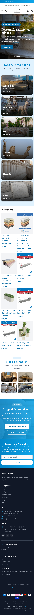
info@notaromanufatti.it (11, 519)
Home (3, 489)
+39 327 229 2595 (9, 516)
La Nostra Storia (6, 494)
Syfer (24, 606)
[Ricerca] (6, 11)
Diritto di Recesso (5, 561)
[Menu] (2, 11)
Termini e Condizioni (6, 559)
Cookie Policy (5, 549)
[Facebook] (3, 535)
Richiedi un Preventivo (16, 426)
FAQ (2, 503)
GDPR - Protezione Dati (7, 552)
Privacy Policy (5, 547)
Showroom (4, 497)
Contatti (3, 500)
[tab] (14, 56)
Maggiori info (26, 610)
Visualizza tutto (27, 210)
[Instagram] (7, 535)
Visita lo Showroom (17, 432)
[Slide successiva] (32, 6)
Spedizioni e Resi (5, 564)
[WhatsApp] (11, 535)
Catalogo (4, 492)
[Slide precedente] (2, 6)
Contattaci (7, 47)
